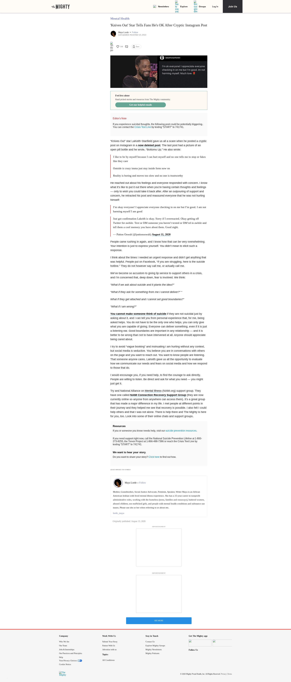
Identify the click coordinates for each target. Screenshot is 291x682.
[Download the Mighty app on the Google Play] (224, 643)
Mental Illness (153, 390)
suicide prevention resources (181, 430)
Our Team (63, 645)
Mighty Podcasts (152, 653)
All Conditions (108, 660)
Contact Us (150, 641)
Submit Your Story (109, 641)
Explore (183, 6)
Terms (229, 674)
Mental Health (119, 18)
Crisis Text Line (142, 127)
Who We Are (64, 641)
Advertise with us (109, 649)
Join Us (232, 6)
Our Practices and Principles (70, 653)
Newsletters (163, 6)
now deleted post (149, 145)
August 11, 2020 (161, 234)
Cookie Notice (65, 664)
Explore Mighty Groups (155, 645)
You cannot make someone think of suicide (138, 313)
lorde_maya (118, 513)
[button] (135, 32)
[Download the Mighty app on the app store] (200, 643)
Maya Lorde (123, 32)
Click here (154, 457)
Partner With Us (108, 645)
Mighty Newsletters (154, 649)
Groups (202, 6)
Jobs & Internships (66, 649)
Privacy (223, 674)
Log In (215, 6)
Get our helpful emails (140, 104)
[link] (61, 6)
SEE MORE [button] (158, 621)
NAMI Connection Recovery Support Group (158, 395)
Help (61, 657)
